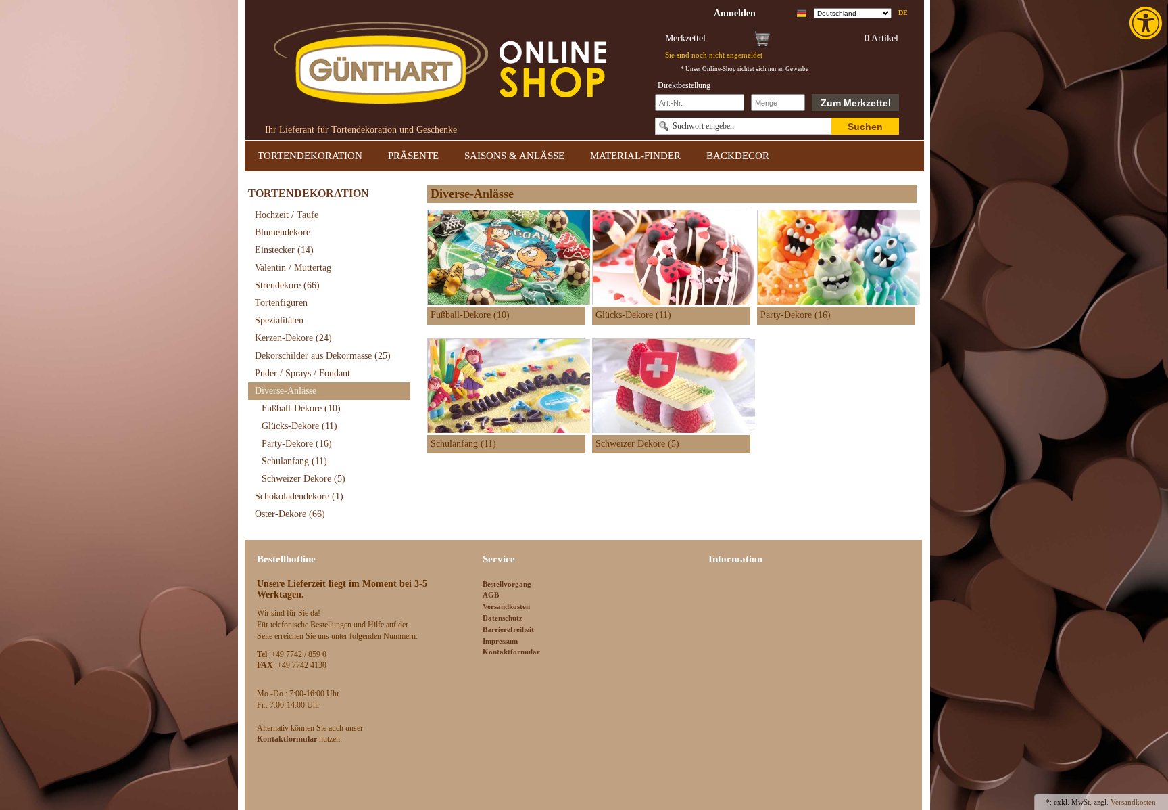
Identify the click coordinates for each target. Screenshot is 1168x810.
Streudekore (287, 285)
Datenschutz (502, 618)
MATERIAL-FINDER (635, 155)
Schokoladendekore (299, 496)
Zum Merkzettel (856, 102)
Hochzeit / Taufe (286, 215)
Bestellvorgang (507, 584)
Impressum (500, 641)
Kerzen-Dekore (293, 338)
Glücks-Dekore (299, 426)
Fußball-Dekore (301, 408)
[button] (1147, 23)
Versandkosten (506, 606)
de (903, 12)
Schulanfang (294, 461)
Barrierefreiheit (508, 629)
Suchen (865, 126)
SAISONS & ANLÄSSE (514, 155)
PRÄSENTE (413, 155)
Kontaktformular (511, 652)
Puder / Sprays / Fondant (302, 373)
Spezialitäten (279, 320)
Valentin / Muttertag (293, 268)
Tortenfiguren (281, 303)
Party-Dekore (297, 443)
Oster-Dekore (290, 514)
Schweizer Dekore (303, 479)
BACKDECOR (737, 155)
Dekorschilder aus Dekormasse (323, 356)
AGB (491, 595)
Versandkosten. (1134, 802)
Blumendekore (282, 232)
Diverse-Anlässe (285, 391)
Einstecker (284, 250)
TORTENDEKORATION (310, 155)
